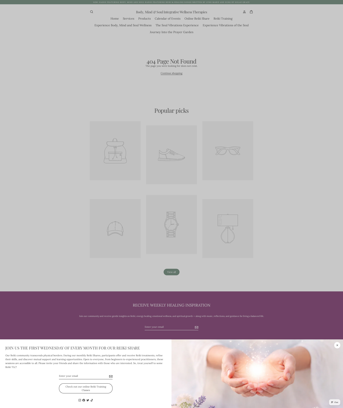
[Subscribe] (110, 376)
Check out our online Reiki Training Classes (86, 388)
